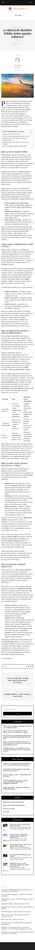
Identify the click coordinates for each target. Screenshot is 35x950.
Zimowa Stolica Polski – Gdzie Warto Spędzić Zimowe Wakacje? (20, 845)
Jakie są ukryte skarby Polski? (11, 134)
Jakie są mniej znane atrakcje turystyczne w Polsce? (16, 143)
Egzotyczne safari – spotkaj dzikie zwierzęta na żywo (20, 824)
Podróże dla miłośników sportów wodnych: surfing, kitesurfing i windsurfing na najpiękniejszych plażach (15, 782)
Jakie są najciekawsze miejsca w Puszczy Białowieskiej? (15, 139)
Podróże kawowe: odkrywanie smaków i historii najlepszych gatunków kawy (18, 836)
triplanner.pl (17, 65)
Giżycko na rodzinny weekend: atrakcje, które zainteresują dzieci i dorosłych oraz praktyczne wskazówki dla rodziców (17, 743)
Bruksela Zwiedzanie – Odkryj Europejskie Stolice (15, 904)
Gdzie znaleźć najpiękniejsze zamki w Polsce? (16, 136)
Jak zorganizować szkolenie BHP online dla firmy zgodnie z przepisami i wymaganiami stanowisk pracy (17, 737)
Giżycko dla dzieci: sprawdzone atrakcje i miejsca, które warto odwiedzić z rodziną (15, 731)
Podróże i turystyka (17, 27)
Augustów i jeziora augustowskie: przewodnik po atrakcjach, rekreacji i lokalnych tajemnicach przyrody (16, 928)
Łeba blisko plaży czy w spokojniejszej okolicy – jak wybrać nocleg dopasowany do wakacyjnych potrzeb (17, 749)
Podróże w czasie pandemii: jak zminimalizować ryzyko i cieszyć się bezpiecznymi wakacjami (17, 764)
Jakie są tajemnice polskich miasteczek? (14, 146)
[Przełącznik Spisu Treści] (30, 131)
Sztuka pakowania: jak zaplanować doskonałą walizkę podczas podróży (16, 769)
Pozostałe (6, 812)
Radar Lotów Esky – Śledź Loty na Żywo (12, 919)
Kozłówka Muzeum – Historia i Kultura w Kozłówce (16, 911)
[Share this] (26, 666)
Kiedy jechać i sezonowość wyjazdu (13, 802)
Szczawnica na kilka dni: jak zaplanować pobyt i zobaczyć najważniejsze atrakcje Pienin (17, 890)
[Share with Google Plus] (30, 666)
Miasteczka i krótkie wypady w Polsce (14, 805)
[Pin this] (33, 666)
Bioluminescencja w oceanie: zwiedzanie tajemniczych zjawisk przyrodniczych (19, 864)
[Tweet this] (28, 666)
